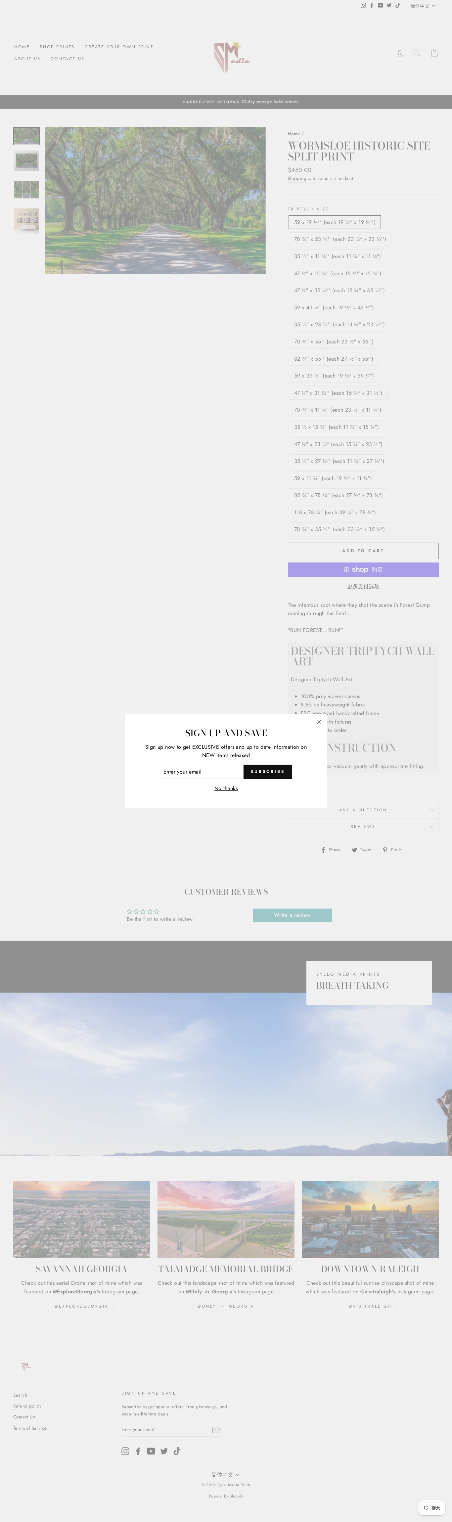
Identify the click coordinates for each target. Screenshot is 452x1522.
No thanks (226, 788)
